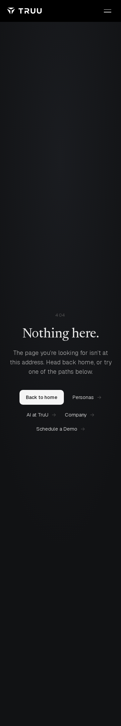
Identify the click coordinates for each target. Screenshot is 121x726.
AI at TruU (41, 414)
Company (79, 414)
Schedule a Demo (60, 429)
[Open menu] (107, 10)
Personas (87, 397)
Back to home (41, 397)
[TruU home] (24, 10)
